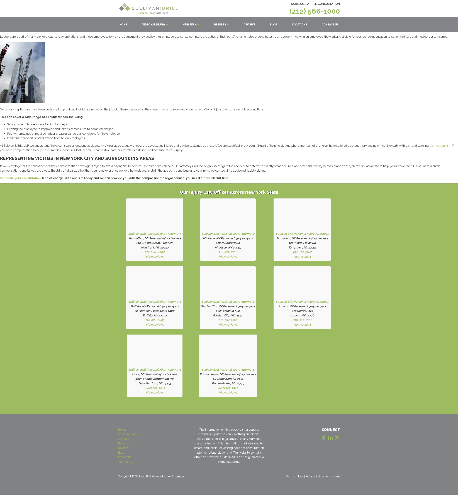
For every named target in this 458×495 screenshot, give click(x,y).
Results (123, 443)
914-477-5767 (302, 252)
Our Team (124, 438)
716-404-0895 (154, 320)
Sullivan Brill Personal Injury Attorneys (154, 233)
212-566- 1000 (155, 252)
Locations (124, 457)
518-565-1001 (302, 320)
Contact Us (125, 461)
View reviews (155, 256)
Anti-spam (333, 476)
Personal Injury (127, 434)
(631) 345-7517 (228, 388)
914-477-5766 (227, 252)
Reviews (123, 448)
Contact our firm (440, 145)
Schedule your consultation (20, 178)
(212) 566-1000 (314, 11)
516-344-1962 (228, 320)
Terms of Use (294, 476)
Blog (121, 452)
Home (122, 429)
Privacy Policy (314, 476)
